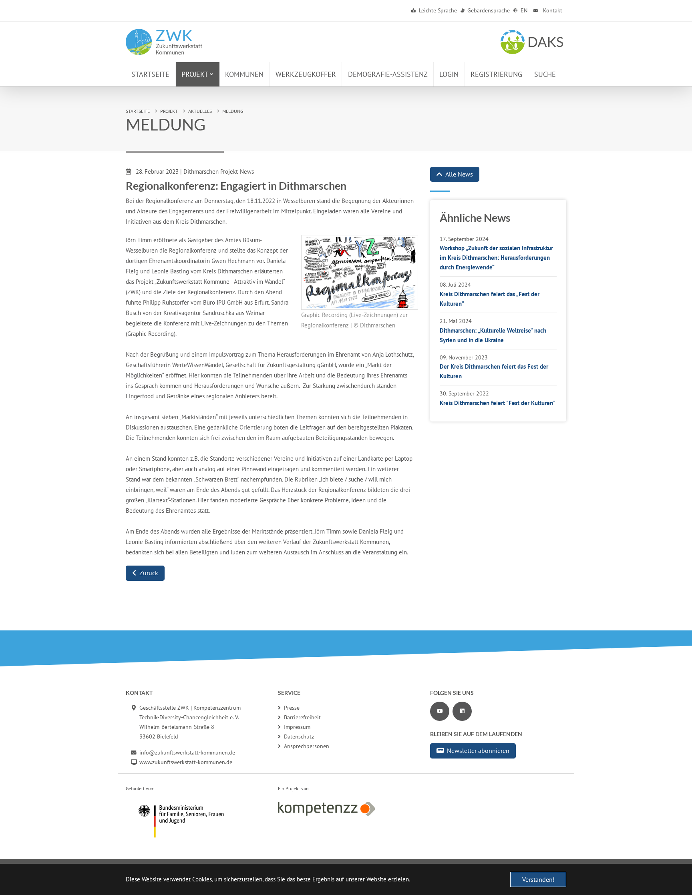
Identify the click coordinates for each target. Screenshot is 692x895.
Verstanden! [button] (538, 879)
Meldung (232, 111)
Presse (292, 707)
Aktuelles (200, 111)
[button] (197, 74)
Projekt (169, 111)
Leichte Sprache (437, 10)
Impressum (297, 726)
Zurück (148, 573)
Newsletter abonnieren (478, 751)
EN (523, 10)
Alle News (459, 174)
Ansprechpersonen (306, 746)
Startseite (138, 111)
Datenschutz (299, 736)
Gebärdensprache (488, 10)
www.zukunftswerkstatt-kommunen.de (185, 762)
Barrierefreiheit (302, 717)
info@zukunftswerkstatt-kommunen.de (187, 752)
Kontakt (551, 10)
